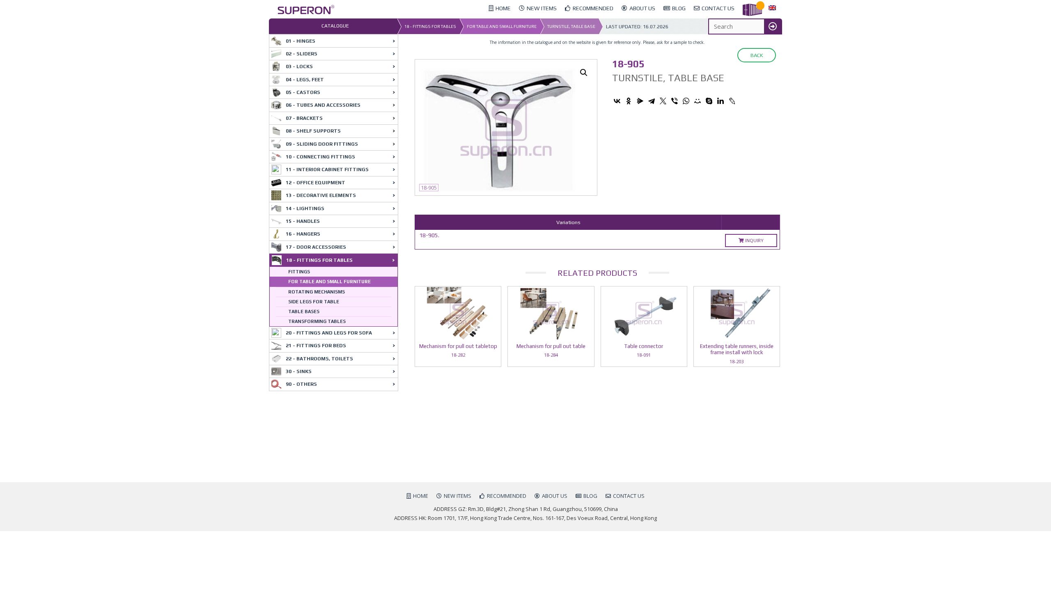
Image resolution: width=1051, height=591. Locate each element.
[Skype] (709, 101)
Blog (590, 495)
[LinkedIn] (720, 101)
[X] (663, 101)
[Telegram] (651, 101)
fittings (299, 271)
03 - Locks (299, 66)
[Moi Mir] (697, 101)
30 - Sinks (299, 371)
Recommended (506, 495)
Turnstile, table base (571, 26)
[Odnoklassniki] (628, 101)
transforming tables (317, 321)
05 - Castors (303, 92)
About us (554, 495)
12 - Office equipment (315, 183)
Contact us (629, 495)
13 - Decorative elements (321, 195)
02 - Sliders (301, 54)
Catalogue (335, 26)
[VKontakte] (617, 101)
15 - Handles (303, 221)
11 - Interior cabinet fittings (327, 169)
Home (420, 495)
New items (457, 495)
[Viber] (674, 101)
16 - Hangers (303, 234)
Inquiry (754, 240)
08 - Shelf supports (313, 131)
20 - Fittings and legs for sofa (329, 333)
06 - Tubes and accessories (323, 105)
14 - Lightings (305, 208)
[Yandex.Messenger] (640, 101)
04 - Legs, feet (305, 79)
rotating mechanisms (316, 291)
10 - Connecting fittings (320, 157)
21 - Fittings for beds (316, 345)
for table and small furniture (502, 26)
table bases (303, 311)
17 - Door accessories (316, 247)
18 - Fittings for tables (430, 26)
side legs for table (313, 301)
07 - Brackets (304, 118)
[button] (583, 72)
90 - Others (301, 384)
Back (756, 55)
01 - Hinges (300, 41)
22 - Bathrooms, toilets (319, 359)
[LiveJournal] (732, 101)
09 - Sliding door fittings (322, 144)
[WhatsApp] (686, 101)
